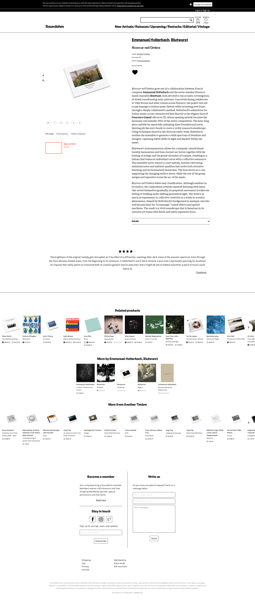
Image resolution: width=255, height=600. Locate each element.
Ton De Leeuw (191, 336)
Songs (86, 433)
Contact (86, 569)
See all (66, 147)
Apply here (101, 500)
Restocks (175, 27)
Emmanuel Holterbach (150, 39)
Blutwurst (179, 39)
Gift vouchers (120, 566)
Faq (83, 563)
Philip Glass (109, 336)
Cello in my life (151, 339)
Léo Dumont (232, 430)
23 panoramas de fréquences (165, 388)
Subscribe (100, 541)
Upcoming (158, 27)
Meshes (210, 438)
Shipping (86, 560)
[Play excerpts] (48, 123)
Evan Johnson (150, 430)
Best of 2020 (70, 144)
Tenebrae (121, 387)
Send (154, 538)
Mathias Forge (212, 430)
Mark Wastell (28, 435)
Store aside (119, 563)
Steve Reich (7, 336)
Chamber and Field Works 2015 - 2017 (9, 434)
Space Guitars (130, 339)
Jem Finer (170, 336)
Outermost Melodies (194, 433)
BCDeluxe (26, 339)
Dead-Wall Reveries (112, 433)
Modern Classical (78, 134)
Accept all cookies (202, 4)
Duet (45, 436)
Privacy (85, 566)
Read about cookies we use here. (130, 6)
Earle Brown (68, 336)
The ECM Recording (9, 339)
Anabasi (100, 387)
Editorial (189, 27)
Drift (126, 433)
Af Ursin (251, 336)
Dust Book (149, 436)
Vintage (204, 27)
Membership (120, 560)
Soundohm (54, 26)
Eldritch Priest (110, 430)
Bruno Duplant (8, 430)
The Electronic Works (194, 339)
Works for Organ (213, 339)
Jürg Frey (67, 430)
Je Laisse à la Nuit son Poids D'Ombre (72, 434)
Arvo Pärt (87, 336)
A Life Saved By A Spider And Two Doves (31, 439)
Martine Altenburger (51, 430)
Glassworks (108, 339)
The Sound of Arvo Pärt (236, 339)
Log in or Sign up (202, 10)
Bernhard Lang (212, 336)
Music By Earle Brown (71, 339)
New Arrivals (124, 27)
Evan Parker (35, 433)
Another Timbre (143, 54)
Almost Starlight (172, 342)
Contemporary (62, 134)
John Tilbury (48, 336)
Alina (86, 339)
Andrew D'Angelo (29, 336)
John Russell (48, 433)
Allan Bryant (130, 336)
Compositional (143, 61)
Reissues (142, 27)
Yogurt (140, 387)
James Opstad (130, 430)
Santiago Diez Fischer (92, 430)
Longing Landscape (173, 433)
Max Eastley (27, 430)
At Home (46, 339)
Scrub (229, 436)
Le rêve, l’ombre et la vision (84, 388)
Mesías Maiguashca (153, 336)
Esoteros (201, 272)
